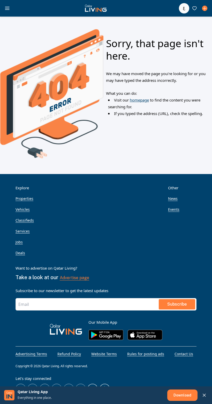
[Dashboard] (205, 8)
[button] (96, 8)
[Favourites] (194, 8)
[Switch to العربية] (184, 8)
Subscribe (177, 304)
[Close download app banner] (204, 395)
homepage (139, 100)
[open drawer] (7, 8)
